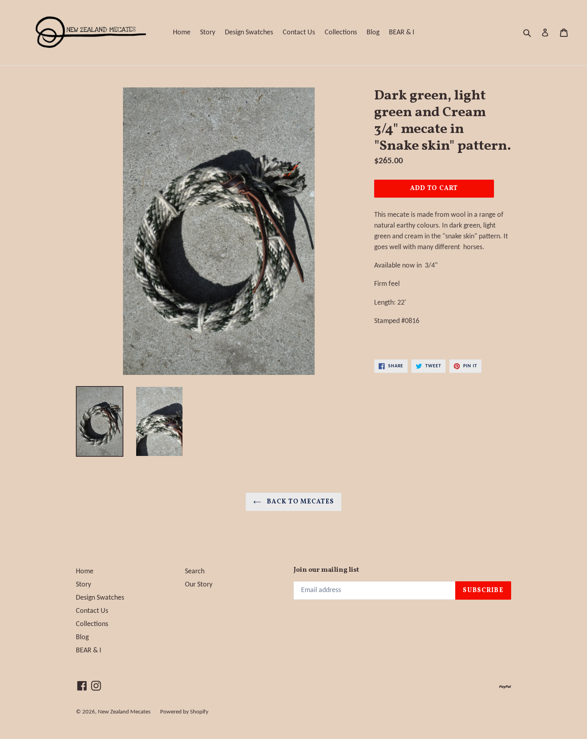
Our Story (198, 584)
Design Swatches (249, 32)
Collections (341, 32)
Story (207, 32)
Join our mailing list (326, 570)
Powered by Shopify (184, 712)
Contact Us (299, 32)
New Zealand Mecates (124, 712)
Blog (373, 32)
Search (194, 571)
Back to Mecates (299, 501)
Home (181, 32)
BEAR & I (401, 32)
